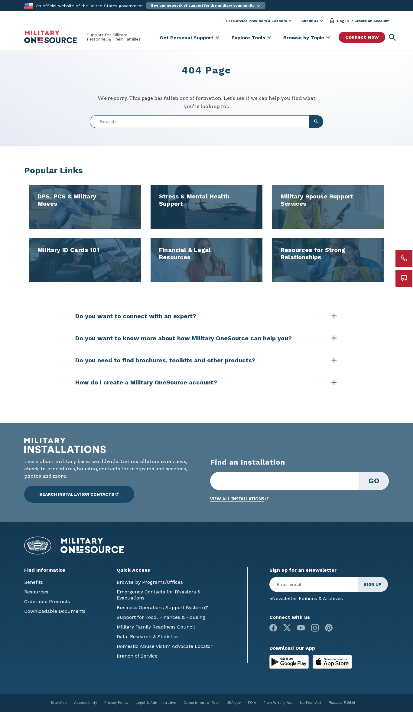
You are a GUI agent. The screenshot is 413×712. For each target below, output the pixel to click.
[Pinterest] (329, 628)
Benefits (33, 582)
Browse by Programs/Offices (150, 582)
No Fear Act (310, 703)
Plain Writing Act (278, 703)
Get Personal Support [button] (186, 38)
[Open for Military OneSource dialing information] (404, 258)
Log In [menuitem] (343, 21)
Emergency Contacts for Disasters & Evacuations (158, 595)
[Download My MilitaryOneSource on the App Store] (332, 661)
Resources (36, 592)
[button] (205, 5)
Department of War (201, 703)
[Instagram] (315, 628)
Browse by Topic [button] (303, 38)
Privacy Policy (116, 703)
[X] (287, 628)
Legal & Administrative (156, 703)
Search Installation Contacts (76, 494)
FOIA (252, 703)
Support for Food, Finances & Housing (161, 617)
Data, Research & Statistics (148, 636)
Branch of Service (137, 656)
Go (374, 481)
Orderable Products (47, 601)
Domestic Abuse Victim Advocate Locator (165, 646)
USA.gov (233, 703)
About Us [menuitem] (309, 21)
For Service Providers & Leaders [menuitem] (256, 21)
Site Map (59, 703)
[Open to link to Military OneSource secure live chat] (404, 278)
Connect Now (362, 37)
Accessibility (85, 703)
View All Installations (237, 498)
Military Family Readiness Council (156, 627)
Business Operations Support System (160, 607)
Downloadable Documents (55, 611)
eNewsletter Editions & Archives (306, 598)
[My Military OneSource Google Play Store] (289, 661)
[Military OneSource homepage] (55, 37)
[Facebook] (273, 628)
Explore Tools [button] (248, 38)
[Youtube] (301, 628)
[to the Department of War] (28, 5)
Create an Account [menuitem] (371, 21)
